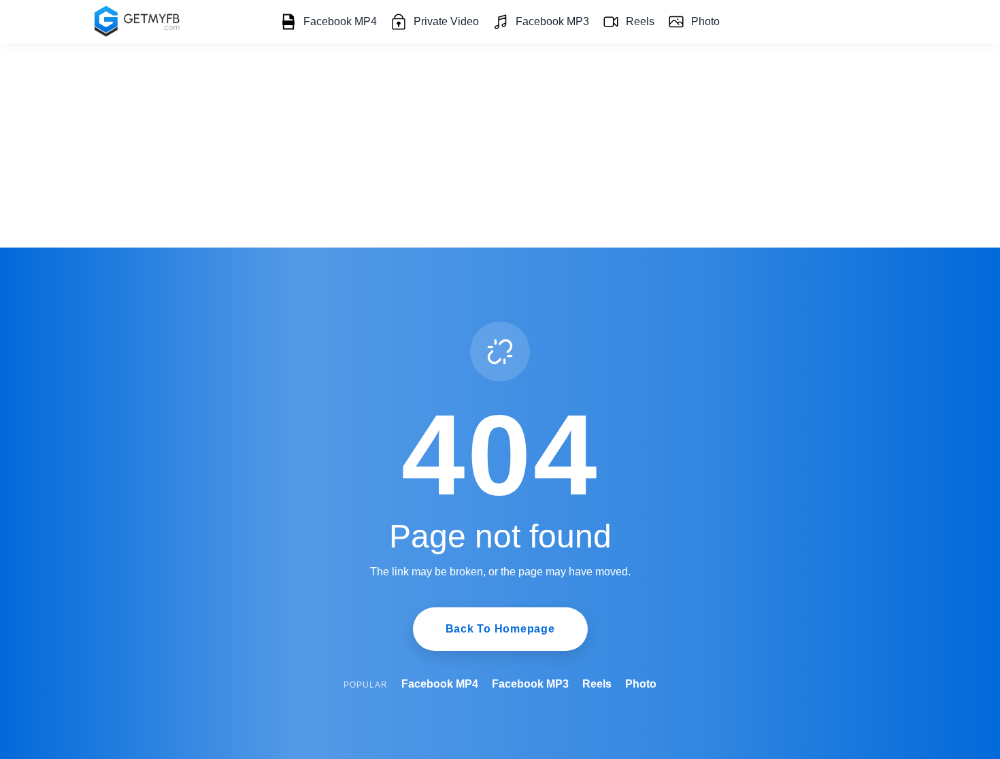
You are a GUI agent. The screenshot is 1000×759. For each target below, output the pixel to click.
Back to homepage (500, 629)
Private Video (446, 21)
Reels (640, 21)
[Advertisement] (500, 145)
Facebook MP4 (340, 21)
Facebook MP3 (552, 21)
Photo (705, 21)
